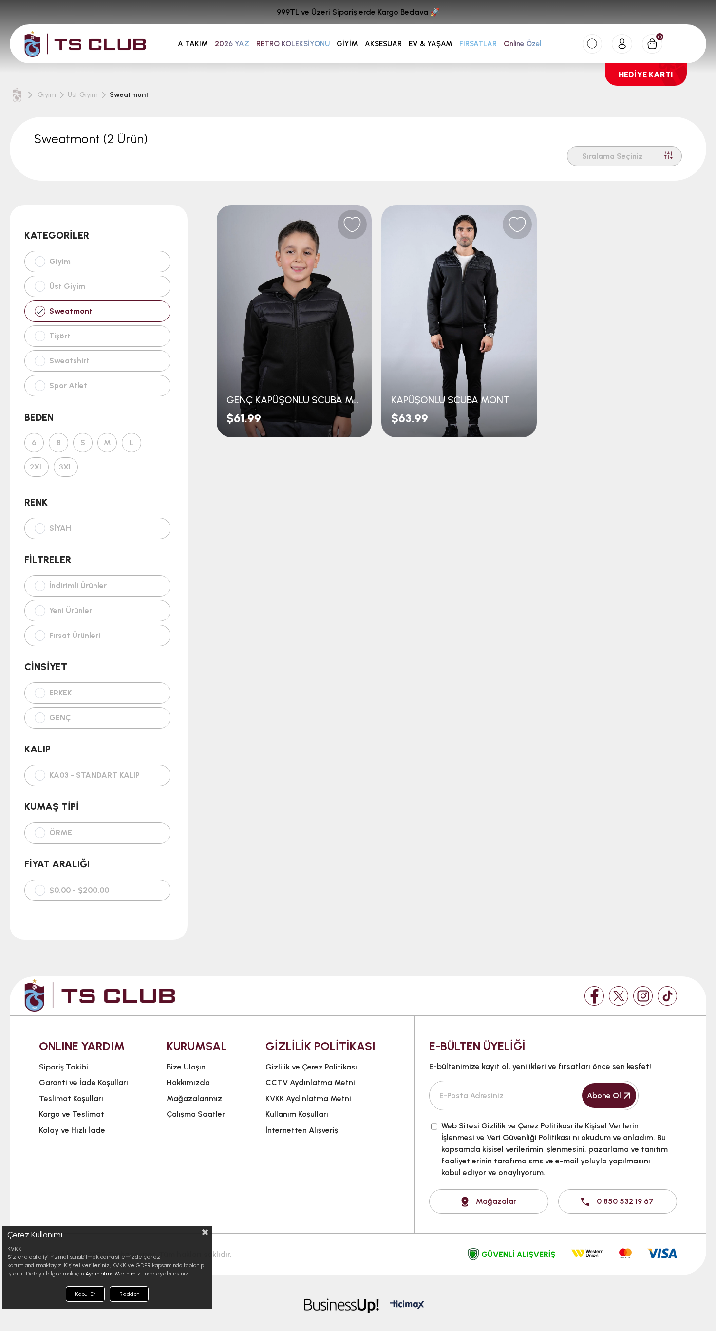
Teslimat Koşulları (71, 1098)
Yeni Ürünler (70, 611)
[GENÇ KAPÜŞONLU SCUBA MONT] (294, 321)
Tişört (60, 335)
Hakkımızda (188, 1082)
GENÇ (60, 718)
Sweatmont (71, 311)
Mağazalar (496, 1201)
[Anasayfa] (17, 95)
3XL (66, 467)
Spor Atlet (68, 385)
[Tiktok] (667, 996)
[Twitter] (618, 996)
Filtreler (47, 559)
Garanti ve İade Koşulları (83, 1082)
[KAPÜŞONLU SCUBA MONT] (458, 321)
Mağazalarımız (194, 1098)
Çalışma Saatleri (197, 1114)
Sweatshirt (69, 360)
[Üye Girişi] (622, 44)
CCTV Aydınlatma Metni (310, 1082)
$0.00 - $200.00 (79, 890)
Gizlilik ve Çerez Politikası (311, 1066)
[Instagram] (643, 996)
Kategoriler (56, 235)
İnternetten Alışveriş (301, 1130)
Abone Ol (604, 1095)
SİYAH (60, 528)
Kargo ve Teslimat (71, 1114)
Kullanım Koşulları (296, 1114)
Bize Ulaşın (186, 1066)
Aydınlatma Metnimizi (113, 1273)
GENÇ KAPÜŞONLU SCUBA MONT (294, 400)
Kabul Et (85, 1294)
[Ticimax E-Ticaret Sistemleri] (407, 1305)
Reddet (129, 1294)
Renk (36, 502)
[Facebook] (594, 996)
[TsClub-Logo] (99, 995)
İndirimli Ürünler (78, 586)
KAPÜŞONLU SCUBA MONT (450, 400)
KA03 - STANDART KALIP (94, 775)
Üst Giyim (67, 286)
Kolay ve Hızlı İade (72, 1130)
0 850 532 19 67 (625, 1201)
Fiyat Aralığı (57, 864)
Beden (39, 417)
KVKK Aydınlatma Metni (308, 1098)
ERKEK (60, 693)
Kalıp (37, 749)
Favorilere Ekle (352, 224)
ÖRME (60, 833)
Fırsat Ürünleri (74, 635)
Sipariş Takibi (63, 1066)
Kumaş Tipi (51, 806)
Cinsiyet (45, 667)
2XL (36, 467)
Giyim (60, 261)
